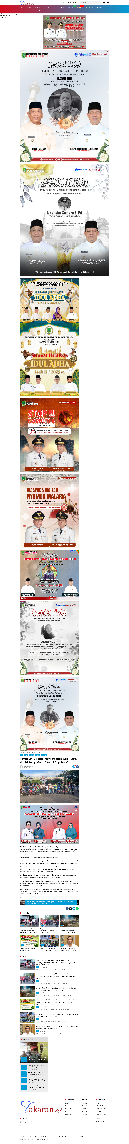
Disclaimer (99, 1103)
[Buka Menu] (108, 3)
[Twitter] (70, 908)
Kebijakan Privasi (101, 1109)
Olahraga (37, 755)
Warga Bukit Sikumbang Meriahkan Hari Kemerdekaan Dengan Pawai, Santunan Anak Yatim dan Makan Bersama (49, 930)
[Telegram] (73, 908)
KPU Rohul (85, 1111)
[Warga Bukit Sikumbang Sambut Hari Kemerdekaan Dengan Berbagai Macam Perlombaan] (69, 921)
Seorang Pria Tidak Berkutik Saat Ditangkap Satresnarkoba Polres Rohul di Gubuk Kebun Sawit (37, 1066)
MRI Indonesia (46, 1139)
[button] (99, 2)
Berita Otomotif (87, 1106)
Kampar (67, 1111)
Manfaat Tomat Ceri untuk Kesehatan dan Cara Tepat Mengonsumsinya (36, 1080)
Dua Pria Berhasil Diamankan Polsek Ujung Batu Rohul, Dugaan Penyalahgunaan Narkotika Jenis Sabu (37, 1073)
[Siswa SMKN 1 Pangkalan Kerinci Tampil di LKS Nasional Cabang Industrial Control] (49, 941)
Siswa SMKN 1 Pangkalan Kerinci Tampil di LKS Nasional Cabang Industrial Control (49, 950)
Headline (31, 755)
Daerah (26, 755)
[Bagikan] (77, 766)
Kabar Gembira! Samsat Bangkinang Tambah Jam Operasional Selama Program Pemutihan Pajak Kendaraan (28, 950)
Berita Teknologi (87, 1103)
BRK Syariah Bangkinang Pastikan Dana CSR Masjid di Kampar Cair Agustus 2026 (69, 950)
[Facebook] (67, 908)
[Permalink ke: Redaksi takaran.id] (22, 766)
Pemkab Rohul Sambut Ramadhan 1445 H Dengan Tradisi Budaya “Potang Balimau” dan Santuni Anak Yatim (36, 1086)
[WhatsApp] (77, 908)
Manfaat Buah (86, 1114)
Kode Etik (98, 1111)
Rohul (84, 1109)
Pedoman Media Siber (66, 1136)
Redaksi (98, 1119)
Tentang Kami (100, 1121)
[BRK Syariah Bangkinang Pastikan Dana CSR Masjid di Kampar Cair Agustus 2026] (69, 941)
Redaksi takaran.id (28, 766)
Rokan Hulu (44, 755)
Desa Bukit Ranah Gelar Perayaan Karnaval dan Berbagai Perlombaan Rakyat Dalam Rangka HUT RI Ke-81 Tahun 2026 (29, 930)
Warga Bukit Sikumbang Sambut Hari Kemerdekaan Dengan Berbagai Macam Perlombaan (68, 930)
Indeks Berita (100, 1106)
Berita (21, 755)
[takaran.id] (27, 2)
